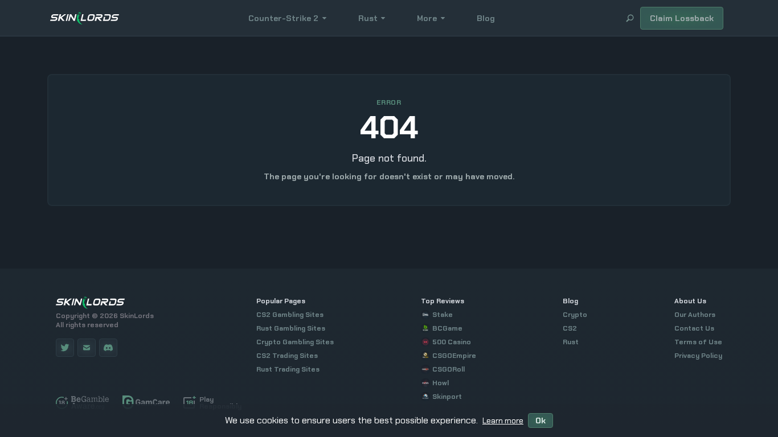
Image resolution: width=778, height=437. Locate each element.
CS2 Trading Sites (287, 355)
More (427, 18)
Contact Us (694, 328)
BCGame (447, 328)
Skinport (447, 396)
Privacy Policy (698, 355)
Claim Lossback (682, 18)
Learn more (502, 420)
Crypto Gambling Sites (295, 342)
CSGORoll (448, 369)
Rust (368, 18)
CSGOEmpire (454, 355)
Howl (440, 382)
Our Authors (694, 314)
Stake (442, 314)
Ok (540, 420)
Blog (486, 18)
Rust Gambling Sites (290, 328)
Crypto (575, 314)
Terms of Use (698, 342)
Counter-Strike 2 (283, 18)
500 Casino (451, 342)
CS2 (570, 328)
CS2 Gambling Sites (290, 314)
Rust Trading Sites (288, 369)
